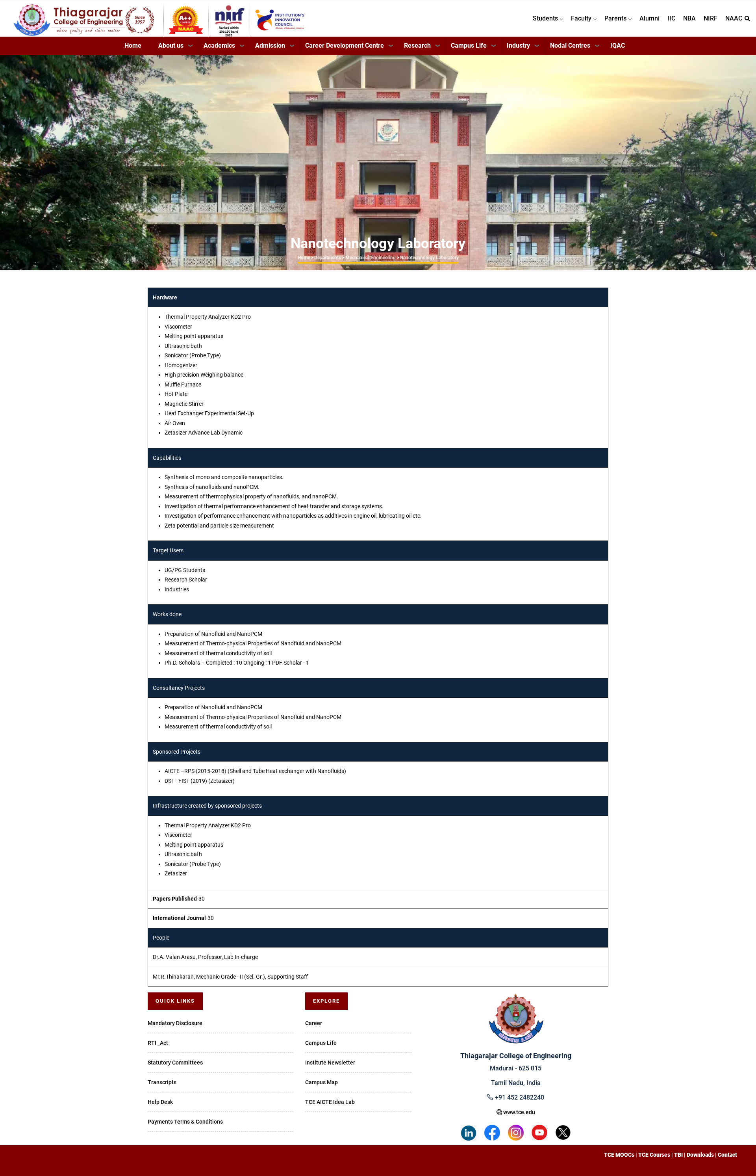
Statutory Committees (175, 1062)
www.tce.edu (518, 1112)
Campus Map (321, 1082)
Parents (616, 18)
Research (417, 45)
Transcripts (162, 1082)
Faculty (582, 18)
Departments (327, 257)
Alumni (649, 18)
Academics (219, 45)
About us (170, 45)
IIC (671, 18)
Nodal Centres (570, 45)
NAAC (733, 18)
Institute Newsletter (330, 1062)
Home (132, 45)
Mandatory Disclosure (175, 1023)
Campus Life (469, 45)
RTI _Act (158, 1043)
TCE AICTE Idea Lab (330, 1102)
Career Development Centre (344, 45)
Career (313, 1023)
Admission (270, 45)
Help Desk (160, 1102)
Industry (518, 45)
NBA (689, 18)
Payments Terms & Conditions (185, 1121)
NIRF (710, 18)
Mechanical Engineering (370, 257)
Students (546, 18)
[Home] (116, 16)
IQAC (617, 45)
